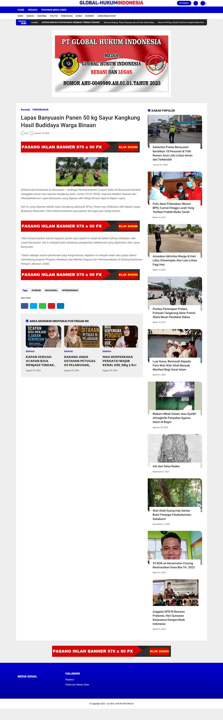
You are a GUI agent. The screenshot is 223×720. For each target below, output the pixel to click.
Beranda (25, 109)
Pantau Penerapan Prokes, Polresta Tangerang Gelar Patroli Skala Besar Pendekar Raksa (174, 313)
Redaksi (32, 9)
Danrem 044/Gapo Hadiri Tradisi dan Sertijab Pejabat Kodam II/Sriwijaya (173, 22)
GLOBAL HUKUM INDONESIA (120, 703)
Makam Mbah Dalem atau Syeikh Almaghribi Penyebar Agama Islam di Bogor (174, 418)
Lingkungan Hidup (106, 16)
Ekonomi (89, 16)
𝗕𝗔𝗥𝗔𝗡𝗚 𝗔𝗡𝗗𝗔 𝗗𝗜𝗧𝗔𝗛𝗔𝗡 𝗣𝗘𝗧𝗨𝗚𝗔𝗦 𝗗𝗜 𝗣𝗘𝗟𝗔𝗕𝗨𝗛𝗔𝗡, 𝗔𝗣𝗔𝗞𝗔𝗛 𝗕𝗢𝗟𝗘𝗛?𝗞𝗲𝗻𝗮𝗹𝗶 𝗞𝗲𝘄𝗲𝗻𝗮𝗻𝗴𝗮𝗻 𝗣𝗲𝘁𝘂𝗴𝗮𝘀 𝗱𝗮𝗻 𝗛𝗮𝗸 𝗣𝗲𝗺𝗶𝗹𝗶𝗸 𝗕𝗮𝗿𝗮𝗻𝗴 (80, 361)
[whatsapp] (42, 306)
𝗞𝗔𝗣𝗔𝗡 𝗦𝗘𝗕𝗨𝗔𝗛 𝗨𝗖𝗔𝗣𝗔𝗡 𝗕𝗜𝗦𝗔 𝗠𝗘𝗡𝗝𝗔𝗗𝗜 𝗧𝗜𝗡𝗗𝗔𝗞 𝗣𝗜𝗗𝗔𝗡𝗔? (57, 22)
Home (21, 9)
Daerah (30, 16)
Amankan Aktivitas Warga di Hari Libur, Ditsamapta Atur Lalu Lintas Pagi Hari (175, 260)
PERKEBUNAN (40, 109)
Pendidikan (66, 16)
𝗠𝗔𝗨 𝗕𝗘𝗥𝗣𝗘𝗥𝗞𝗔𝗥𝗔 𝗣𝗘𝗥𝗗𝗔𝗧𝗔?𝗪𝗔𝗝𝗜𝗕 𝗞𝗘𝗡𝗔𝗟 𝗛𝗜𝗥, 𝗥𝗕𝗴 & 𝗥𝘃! (119, 361)
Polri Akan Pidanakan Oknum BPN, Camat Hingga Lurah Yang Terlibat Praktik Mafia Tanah (173, 208)
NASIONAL (52, 290)
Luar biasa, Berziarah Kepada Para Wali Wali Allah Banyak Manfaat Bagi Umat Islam (172, 365)
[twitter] (21, 3)
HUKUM (37, 290)
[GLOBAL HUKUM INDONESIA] (111, 5)
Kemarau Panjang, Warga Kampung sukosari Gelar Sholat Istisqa (115, 22)
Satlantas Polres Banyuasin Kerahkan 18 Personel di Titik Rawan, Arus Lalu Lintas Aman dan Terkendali (172, 153)
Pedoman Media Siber (53, 9)
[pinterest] (51, 306)
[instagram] (26, 3)
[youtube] (30, 3)
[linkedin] (60, 306)
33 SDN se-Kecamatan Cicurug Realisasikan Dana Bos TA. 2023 (174, 565)
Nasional (42, 16)
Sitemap (184, 3)
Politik (54, 16)
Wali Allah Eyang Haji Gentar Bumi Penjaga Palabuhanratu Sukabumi (172, 514)
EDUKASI (30, 351)
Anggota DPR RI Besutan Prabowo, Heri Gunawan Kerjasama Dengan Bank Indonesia (169, 618)
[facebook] (17, 3)
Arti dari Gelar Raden (166, 466)
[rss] (49, 682)
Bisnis (79, 16)
